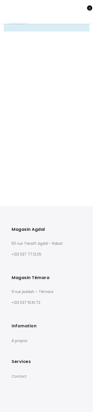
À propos (19, 340)
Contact (19, 376)
